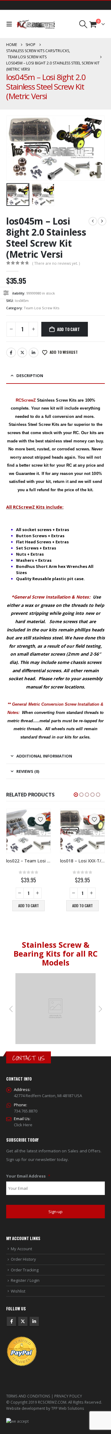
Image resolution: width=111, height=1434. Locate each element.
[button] (10, 24)
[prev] (92, 221)
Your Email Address (28, 1176)
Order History (23, 1259)
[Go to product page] (28, 831)
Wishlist (18, 1291)
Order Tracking (25, 1270)
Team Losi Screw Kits (41, 308)
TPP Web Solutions (67, 1408)
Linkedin (34, 1321)
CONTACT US (28, 1058)
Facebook (11, 352)
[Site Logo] (35, 24)
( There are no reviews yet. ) (56, 263)
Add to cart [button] (28, 905)
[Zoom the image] (55, 976)
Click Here (23, 1125)
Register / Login (25, 1280)
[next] (102, 221)
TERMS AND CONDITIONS (28, 1396)
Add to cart (68, 329)
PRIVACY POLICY (68, 1396)
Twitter (22, 352)
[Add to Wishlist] (40, 819)
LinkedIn (34, 352)
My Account (21, 1248)
